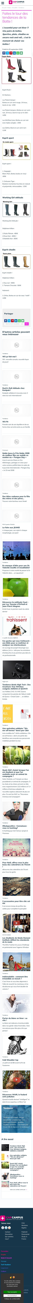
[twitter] (6, 1227)
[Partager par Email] (21, 53)
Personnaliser (12, 1295)
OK (27, 324)
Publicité (24, 1232)
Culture (3, 1271)
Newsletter (9, 1234)
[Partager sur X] (7, 53)
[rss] (9, 1227)
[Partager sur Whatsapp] (17, 53)
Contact (7, 1232)
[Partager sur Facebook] (5, 320)
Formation (4, 1251)
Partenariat (25, 1234)
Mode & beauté (6, 1258)
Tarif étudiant (6, 1264)
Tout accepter (12, 1292)
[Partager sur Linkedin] (14, 53)
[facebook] (2, 1227)
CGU (23, 1223)
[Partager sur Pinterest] (10, 53)
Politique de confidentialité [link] (12, 1299)
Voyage (3, 1261)
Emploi (3, 1254)
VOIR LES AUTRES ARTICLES (18, 1189)
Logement (4, 1268)
